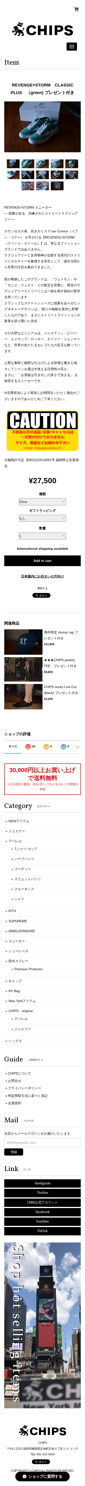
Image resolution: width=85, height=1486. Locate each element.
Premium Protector (28, 969)
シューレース (18, 951)
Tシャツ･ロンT (25, 849)
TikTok (42, 1231)
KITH (12, 911)
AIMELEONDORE (21, 931)
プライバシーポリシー (24, 1088)
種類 (42, 494)
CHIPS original (20, 1011)
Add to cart (42, 561)
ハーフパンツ (24, 859)
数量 (42, 528)
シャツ (19, 899)
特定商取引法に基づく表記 (28, 1096)
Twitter (42, 1193)
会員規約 (14, 1103)
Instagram (43, 1183)
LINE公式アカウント (42, 1202)
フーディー (22, 869)
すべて (13, 746)
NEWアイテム (18, 821)
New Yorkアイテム (22, 1001)
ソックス (15, 1041)
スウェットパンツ (27, 879)
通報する (42, 588)
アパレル (15, 841)
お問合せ (14, 1081)
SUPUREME (17, 921)
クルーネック (24, 889)
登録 (13, 1152)
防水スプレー (18, 961)
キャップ (15, 981)
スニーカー (16, 941)
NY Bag (14, 991)
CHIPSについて (19, 1073)
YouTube (42, 1221)
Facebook (43, 1212)
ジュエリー (16, 831)
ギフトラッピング (42, 510)
